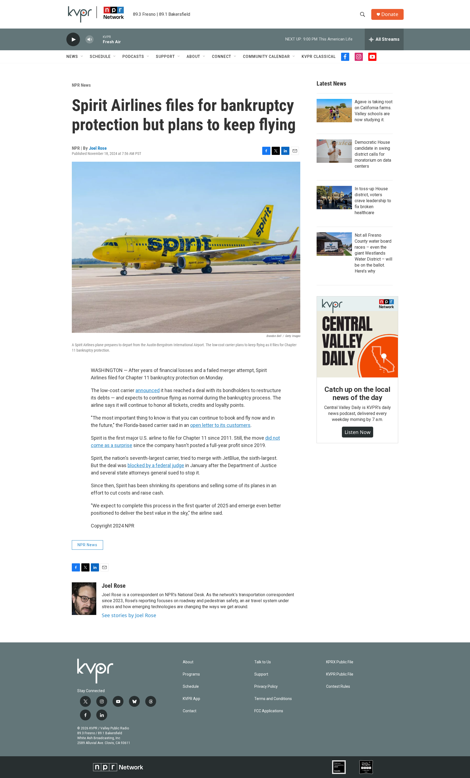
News (72, 56)
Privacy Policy (266, 687)
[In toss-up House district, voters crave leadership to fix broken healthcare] (334, 197)
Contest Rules (338, 687)
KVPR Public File (339, 674)
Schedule (100, 56)
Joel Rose (98, 148)
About (193, 56)
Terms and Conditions (273, 699)
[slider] (98, 39)
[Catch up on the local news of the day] (357, 336)
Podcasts (133, 56)
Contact (189, 711)
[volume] (89, 39)
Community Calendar (266, 56)
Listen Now (357, 432)
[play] (73, 39)
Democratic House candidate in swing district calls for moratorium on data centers (373, 154)
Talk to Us (262, 662)
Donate (389, 14)
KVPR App (191, 699)
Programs (191, 674)
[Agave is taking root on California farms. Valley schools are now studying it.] (334, 110)
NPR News (81, 85)
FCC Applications (268, 711)
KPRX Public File (339, 662)
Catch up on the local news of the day (357, 393)
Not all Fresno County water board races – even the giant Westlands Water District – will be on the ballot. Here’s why (373, 253)
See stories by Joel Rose (129, 615)
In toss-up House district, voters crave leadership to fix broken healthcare (373, 200)
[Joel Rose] (84, 598)
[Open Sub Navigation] (82, 56)
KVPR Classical (319, 56)
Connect (221, 56)
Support (165, 56)
